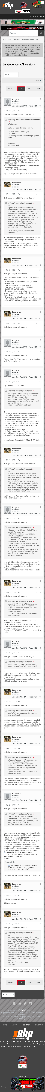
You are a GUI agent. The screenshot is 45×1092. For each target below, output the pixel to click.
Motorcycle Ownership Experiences (26, 40)
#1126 (38, 111)
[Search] (41, 33)
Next (38, 89)
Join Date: (16, 106)
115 (29, 89)
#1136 (38, 702)
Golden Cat (16, 99)
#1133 (38, 518)
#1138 (38, 805)
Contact (26, 1025)
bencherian (16, 183)
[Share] (40, 105)
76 (21, 89)
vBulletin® (22, 1011)
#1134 (38, 592)
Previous (11, 89)
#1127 (38, 194)
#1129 (38, 323)
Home (5, 1025)
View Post (9, 121)
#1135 (38, 653)
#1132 (38, 460)
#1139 (38, 895)
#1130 (38, 352)
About (14, 1025)
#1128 (38, 270)
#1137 (38, 748)
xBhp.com (6, 1087)
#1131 (38, 382)
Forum (9, 40)
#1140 (38, 924)
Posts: (31, 106)
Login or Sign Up (36, 16)
